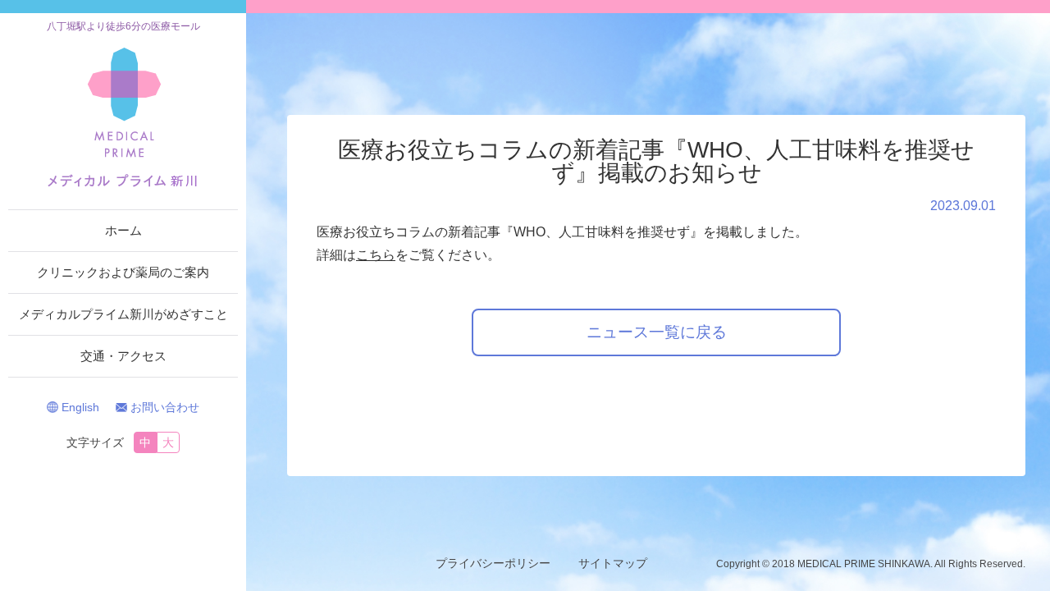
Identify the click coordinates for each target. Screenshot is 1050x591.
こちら (375, 255)
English (80, 407)
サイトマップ (612, 563)
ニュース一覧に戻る (657, 332)
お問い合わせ (164, 407)
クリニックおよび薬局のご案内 (123, 272)
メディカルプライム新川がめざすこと (123, 314)
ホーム (123, 230)
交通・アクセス (123, 356)
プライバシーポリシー (493, 563)
